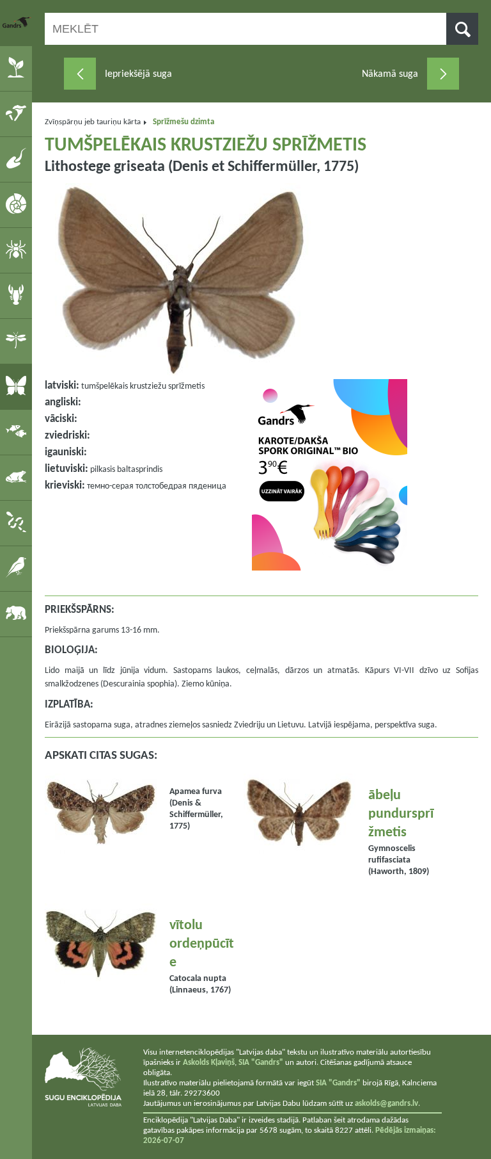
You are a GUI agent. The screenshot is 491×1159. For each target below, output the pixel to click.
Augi (18, 68)
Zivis (18, 431)
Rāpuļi (18, 522)
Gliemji (18, 204)
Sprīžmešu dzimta (183, 122)
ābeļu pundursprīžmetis (400, 814)
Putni (18, 568)
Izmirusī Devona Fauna (18, 158)
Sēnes (18, 113)
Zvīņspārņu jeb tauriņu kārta (93, 122)
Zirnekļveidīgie (18, 249)
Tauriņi (18, 386)
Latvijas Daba (17, 22)
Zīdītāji (18, 613)
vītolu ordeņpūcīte (201, 944)
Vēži (18, 295)
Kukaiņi (18, 340)
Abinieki (18, 477)
